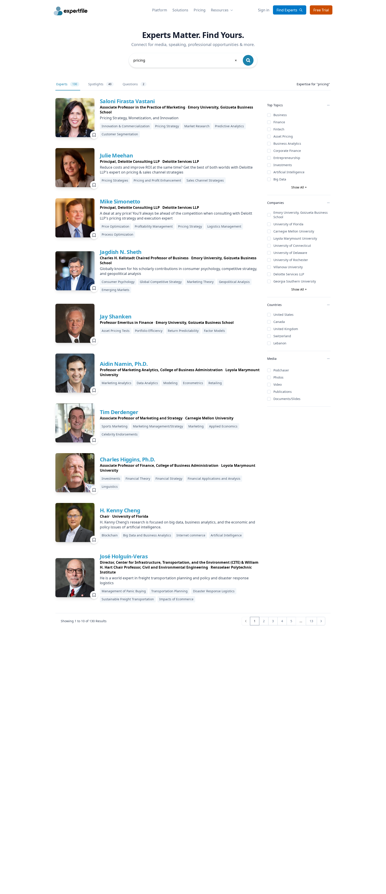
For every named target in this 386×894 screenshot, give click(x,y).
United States (283, 314)
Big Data (279, 179)
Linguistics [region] (110, 486)
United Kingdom (285, 329)
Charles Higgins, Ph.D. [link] (127, 459)
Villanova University (288, 267)
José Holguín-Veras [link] (124, 556)
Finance (279, 122)
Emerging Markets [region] (115, 290)
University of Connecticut (292, 245)
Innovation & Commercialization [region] (126, 126)
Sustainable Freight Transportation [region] (128, 599)
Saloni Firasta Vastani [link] (127, 101)
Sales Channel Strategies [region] (205, 180)
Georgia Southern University (294, 281)
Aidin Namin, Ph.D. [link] (124, 363)
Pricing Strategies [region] (115, 180)
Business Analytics (287, 143)
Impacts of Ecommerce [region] (176, 599)
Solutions (180, 10)
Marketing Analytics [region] (116, 383)
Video (277, 384)
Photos (278, 377)
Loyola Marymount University (295, 238)
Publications (282, 391)
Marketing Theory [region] (200, 282)
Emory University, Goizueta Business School (300, 214)
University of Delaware (290, 253)
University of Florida (288, 224)
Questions (133, 84)
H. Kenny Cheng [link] (120, 510)
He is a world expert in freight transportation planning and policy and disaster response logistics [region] (174, 580)
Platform (159, 10)
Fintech (278, 129)
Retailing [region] (215, 383)
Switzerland (282, 336)
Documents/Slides (286, 399)
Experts (66, 84)
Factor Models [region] (214, 331)
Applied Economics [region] (223, 426)
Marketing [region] (196, 426)
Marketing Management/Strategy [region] (158, 426)
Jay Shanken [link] (115, 316)
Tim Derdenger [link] (119, 412)
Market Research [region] (197, 126)
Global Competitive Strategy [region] (161, 282)
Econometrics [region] (193, 383)
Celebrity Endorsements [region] (120, 434)
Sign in (263, 10)
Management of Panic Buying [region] (124, 591)
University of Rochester (290, 260)
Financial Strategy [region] (168, 478)
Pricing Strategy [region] (167, 126)
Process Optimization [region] (117, 234)
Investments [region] (111, 478)
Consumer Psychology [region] (118, 282)
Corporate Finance (287, 151)
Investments (282, 165)
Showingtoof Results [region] (84, 621)
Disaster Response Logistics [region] (214, 591)
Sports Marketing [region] (115, 426)
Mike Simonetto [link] (120, 201)
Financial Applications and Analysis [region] (214, 478)
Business (280, 115)
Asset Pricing (283, 136)
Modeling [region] (170, 383)
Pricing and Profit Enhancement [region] (157, 180)
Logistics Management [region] (224, 226)
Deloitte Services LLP (288, 274)
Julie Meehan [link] (116, 155)
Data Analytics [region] (147, 383)
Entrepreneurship (286, 158)
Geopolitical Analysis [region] (234, 282)
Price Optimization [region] (115, 226)
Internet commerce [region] (190, 535)
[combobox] (185, 60)
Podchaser (281, 370)
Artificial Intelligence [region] (226, 535)
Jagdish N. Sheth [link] (120, 251)
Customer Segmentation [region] (120, 134)
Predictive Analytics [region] (229, 126)
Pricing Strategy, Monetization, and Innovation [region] (139, 117)
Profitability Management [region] (154, 226)
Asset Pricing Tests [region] (116, 331)
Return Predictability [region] (183, 331)
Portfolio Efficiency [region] (148, 331)
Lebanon (279, 343)
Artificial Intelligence (288, 172)
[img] (74, 117)
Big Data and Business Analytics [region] (147, 535)
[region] (180, 110)
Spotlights (99, 84)
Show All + (299, 187)
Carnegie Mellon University (293, 231)
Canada (279, 322)
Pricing (200, 10)
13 (311, 621)
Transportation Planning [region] (169, 591)
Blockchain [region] (110, 535)
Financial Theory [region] (138, 478)
